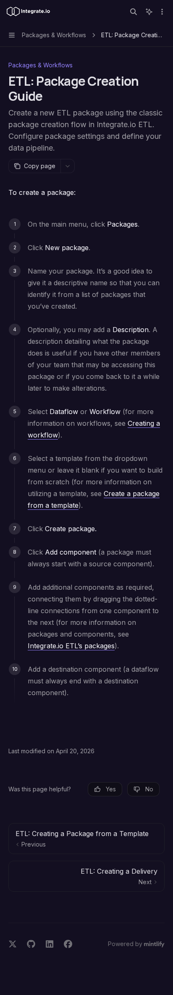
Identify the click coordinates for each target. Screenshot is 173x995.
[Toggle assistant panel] (149, 11)
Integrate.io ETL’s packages (71, 646)
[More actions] (162, 12)
